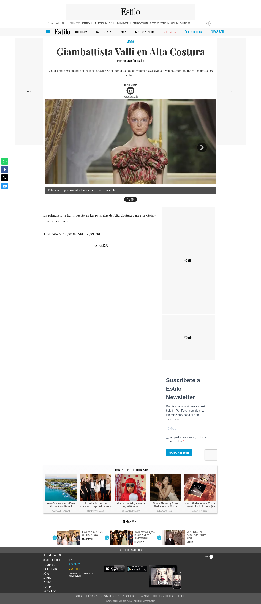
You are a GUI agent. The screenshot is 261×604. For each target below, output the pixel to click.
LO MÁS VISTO (131, 521)
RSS (70, 559)
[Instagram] (57, 23)
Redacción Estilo (133, 60)
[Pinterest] (63, 23)
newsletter (74, 569)
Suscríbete (74, 564)
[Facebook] (47, 23)
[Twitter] (52, 23)
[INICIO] (62, 32)
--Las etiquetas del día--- (131, 550)
